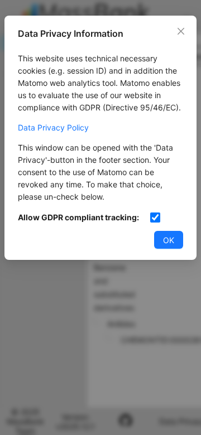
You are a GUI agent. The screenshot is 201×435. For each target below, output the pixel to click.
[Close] (181, 31)
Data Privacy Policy (53, 127)
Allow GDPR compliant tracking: (78, 217)
